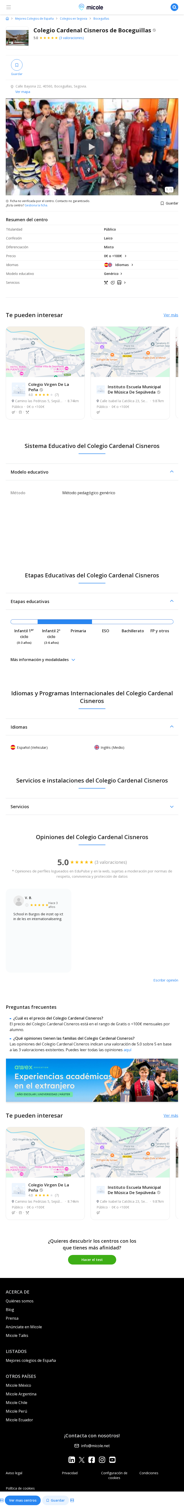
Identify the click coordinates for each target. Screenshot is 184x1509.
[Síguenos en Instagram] (102, 1460)
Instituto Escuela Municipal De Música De (134, 389)
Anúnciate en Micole (24, 1326)
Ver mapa (22, 91)
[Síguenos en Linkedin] (72, 1460)
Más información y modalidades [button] (40, 659)
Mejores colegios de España (31, 1360)
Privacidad (70, 1473)
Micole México (18, 1385)
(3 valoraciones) (71, 37)
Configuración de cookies (114, 1475)
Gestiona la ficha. (36, 205)
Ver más (171, 315)
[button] (92, 472)
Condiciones (148, 1473)
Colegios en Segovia (73, 18)
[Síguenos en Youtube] (112, 1460)
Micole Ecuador (19, 1419)
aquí (127, 1049)
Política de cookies (20, 1488)
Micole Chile (16, 1402)
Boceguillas (101, 18)
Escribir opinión (165, 980)
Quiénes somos (20, 1301)
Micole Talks (17, 1335)
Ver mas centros (22, 1500)
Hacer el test (92, 1259)
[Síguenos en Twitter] (82, 1460)
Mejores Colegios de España (34, 18)
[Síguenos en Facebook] (91, 1460)
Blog (10, 1309)
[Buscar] (174, 7)
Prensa (12, 1318)
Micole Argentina (21, 1394)
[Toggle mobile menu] (9, 7)
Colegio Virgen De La (48, 387)
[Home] (7, 18)
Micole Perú (16, 1411)
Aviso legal (14, 1473)
